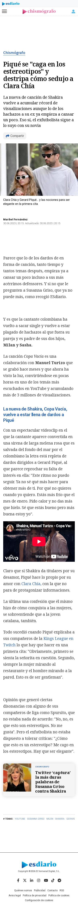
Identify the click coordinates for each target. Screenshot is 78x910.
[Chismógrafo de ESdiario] (39, 11)
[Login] (73, 11)
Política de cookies (58, 895)
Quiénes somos (23, 890)
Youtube (20, 819)
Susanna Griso (35, 819)
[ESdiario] (11, 4)
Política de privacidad (34, 895)
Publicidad (39, 890)
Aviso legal (15, 895)
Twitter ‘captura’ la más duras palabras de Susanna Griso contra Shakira (53, 782)
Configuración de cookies (39, 900)
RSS (62, 890)
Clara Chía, (30, 583)
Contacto (52, 890)
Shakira (59, 819)
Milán (49, 819)
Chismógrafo (14, 52)
